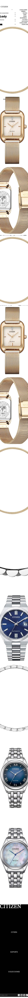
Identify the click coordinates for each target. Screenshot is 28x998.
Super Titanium (15, 980)
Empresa (15, 936)
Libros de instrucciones (15, 962)
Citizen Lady (15, 975)
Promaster (16, 978)
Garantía (15, 960)
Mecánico (15, 985)
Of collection (15, 977)
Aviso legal (16, 941)
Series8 (16, 987)
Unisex (25, 16)
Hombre (25, 13)
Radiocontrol (15, 937)
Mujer (24, 14)
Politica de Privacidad (16, 942)
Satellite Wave (15, 983)
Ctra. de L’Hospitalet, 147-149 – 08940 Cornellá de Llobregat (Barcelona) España (13, 915)
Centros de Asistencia (15, 959)
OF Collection (4, 13)
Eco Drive (24, 19)
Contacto (15, 955)
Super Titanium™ (15, 939)
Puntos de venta (15, 957)
